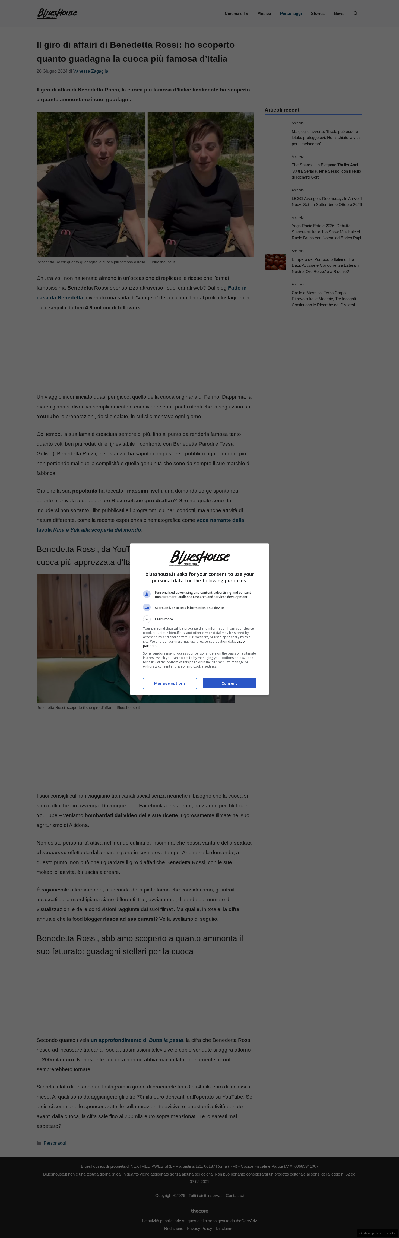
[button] (199, 619)
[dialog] (199, 619)
